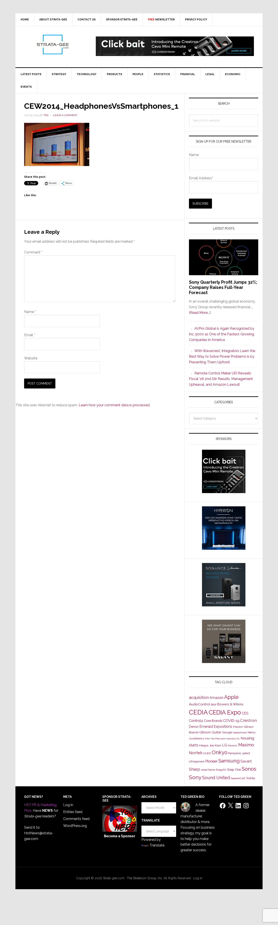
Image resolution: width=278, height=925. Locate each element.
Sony (195, 777)
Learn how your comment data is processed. (114, 405)
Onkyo (219, 752)
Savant (246, 761)
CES (245, 713)
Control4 (196, 721)
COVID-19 (231, 721)
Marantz (232, 745)
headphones (240, 732)
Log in (68, 805)
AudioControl (199, 704)
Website (30, 358)
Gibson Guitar (210, 732)
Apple (231, 697)
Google (227, 732)
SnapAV (221, 769)
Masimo (246, 744)
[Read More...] (199, 313)
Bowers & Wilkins (230, 704)
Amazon (216, 698)
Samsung (229, 761)
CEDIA (198, 712)
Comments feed (76, 819)
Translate (156, 845)
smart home (208, 769)
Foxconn (238, 726)
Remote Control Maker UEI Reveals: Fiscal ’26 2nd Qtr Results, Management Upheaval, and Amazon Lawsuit (221, 379)
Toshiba (250, 778)
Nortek (195, 752)
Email (29, 335)
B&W (214, 704)
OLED (207, 753)
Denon (194, 726)
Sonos (249, 769)
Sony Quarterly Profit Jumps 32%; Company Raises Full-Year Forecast (223, 287)
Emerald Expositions (215, 726)
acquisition (199, 697)
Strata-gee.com (52, 44)
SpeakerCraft (238, 778)
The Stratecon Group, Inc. (145, 878)
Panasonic (235, 753)
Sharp (194, 769)
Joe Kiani (215, 745)
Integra (203, 745)
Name (30, 312)
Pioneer (211, 761)
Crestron (248, 720)
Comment (33, 252)
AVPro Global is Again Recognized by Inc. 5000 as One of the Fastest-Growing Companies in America (221, 334)
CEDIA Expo (225, 712)
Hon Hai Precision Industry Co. (222, 738)
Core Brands (213, 721)
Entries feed (72, 812)
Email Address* (201, 178)
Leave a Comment (65, 115)
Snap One (234, 769)
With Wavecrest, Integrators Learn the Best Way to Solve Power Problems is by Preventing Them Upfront (222, 356)
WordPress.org (75, 826)
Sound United (216, 777)
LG (224, 745)
